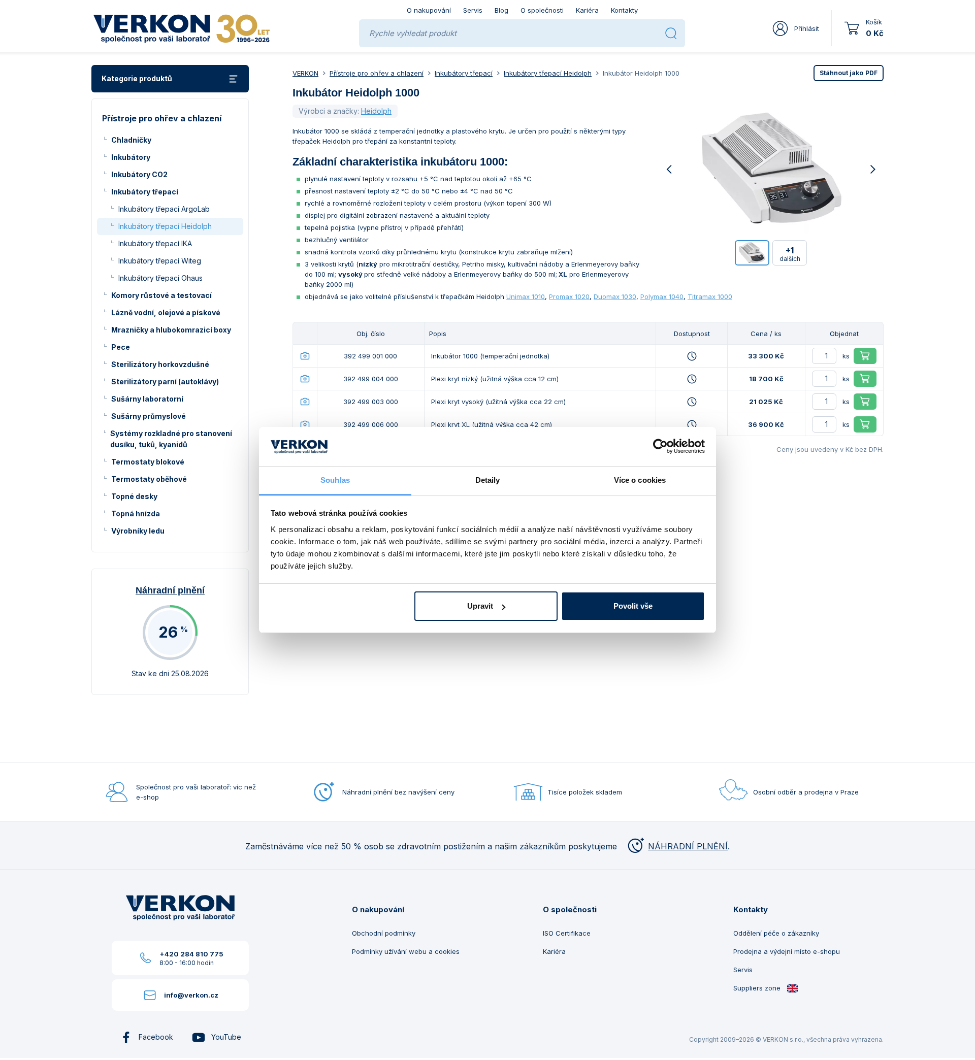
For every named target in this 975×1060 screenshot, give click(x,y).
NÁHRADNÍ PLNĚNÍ (688, 846)
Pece (120, 347)
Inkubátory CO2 (139, 174)
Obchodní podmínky (383, 933)
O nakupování (429, 10)
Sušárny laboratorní (147, 398)
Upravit (480, 606)
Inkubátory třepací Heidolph (165, 226)
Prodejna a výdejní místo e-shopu (786, 951)
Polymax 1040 (662, 296)
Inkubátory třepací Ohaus (160, 278)
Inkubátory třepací (144, 191)
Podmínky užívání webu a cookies (406, 951)
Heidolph (376, 111)
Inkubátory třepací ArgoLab (164, 209)
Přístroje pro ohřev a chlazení (377, 73)
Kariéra (587, 10)
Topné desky (134, 496)
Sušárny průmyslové (148, 416)
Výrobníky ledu (138, 530)
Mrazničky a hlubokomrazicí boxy (171, 329)
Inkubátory (130, 157)
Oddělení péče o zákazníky (776, 933)
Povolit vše (633, 606)
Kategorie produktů (137, 78)
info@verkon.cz (191, 995)
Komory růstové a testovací (161, 295)
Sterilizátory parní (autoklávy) (165, 381)
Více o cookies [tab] (640, 480)
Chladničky (131, 140)
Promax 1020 (569, 296)
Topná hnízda (135, 513)
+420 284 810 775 (191, 954)
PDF (849, 73)
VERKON (305, 73)
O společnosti (542, 10)
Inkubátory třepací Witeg (159, 260)
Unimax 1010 (525, 296)
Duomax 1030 (615, 296)
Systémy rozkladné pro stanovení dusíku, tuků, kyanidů (171, 439)
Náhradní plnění (170, 590)
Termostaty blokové (147, 461)
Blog (501, 10)
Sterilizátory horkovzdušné (160, 364)
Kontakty (624, 10)
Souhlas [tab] (335, 480)
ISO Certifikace (567, 933)
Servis (472, 10)
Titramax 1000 (710, 296)
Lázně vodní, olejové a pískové (165, 312)
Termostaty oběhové (149, 479)
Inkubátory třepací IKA (155, 243)
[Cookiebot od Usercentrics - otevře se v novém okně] (660, 446)
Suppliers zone (758, 988)
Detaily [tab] (487, 480)
